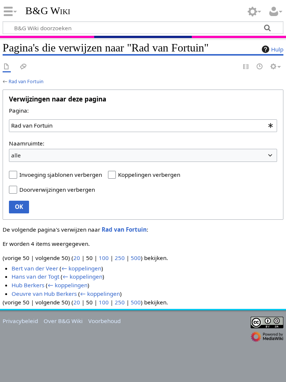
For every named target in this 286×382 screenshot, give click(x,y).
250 (120, 258)
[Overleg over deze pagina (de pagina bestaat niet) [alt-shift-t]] (23, 67)
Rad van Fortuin (26, 81)
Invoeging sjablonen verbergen (60, 174)
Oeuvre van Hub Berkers (44, 293)
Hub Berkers (28, 285)
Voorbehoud (104, 321)
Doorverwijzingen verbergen (57, 189)
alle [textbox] (16, 155)
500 (136, 258)
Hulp (277, 49)
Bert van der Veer (35, 268)
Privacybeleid (20, 321)
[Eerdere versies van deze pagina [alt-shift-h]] (260, 67)
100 (104, 258)
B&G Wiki (47, 11)
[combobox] (143, 125)
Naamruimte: (26, 143)
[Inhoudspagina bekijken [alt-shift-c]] (7, 67)
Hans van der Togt (35, 276)
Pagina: (19, 110)
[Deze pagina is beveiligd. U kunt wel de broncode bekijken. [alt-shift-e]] (246, 67)
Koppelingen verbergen (149, 174)
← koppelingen (81, 268)
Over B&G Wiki (63, 321)
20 (76, 258)
